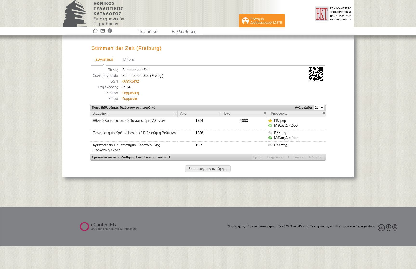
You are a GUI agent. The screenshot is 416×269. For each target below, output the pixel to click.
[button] (208, 168)
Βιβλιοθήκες (184, 31)
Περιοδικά (147, 31)
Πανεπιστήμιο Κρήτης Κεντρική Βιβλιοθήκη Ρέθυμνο (134, 133)
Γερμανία (129, 99)
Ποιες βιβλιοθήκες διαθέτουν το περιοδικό (123, 107)
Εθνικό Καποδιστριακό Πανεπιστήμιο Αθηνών (129, 121)
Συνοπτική (104, 59)
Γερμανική (130, 93)
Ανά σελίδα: (304, 107)
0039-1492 (130, 81)
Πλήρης (128, 59)
